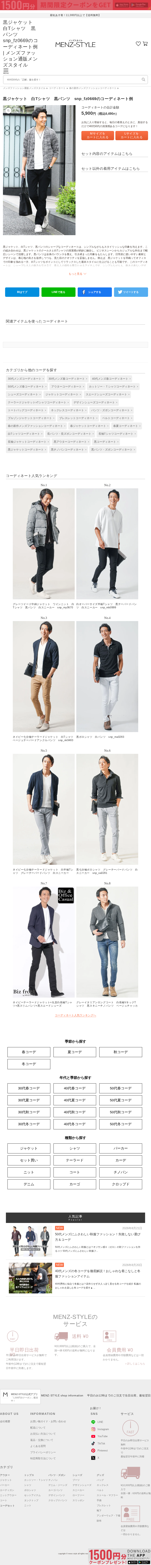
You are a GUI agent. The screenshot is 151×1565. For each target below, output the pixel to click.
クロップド (121, 1184)
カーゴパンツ (55, 1490)
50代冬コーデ (121, 1124)
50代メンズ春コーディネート (26, 386)
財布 (99, 1520)
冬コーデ (29, 1064)
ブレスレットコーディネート (77, 418)
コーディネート (57, 88)
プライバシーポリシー (43, 1452)
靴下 (99, 1510)
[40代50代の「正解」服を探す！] (143, 79)
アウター (5, 1475)
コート (74, 1172)
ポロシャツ (30, 1490)
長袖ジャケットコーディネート (27, 441)
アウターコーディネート (66, 386)
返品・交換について (41, 1440)
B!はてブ (22, 292)
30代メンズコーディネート (24, 378)
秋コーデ (121, 1052)
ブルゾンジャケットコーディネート (30, 418)
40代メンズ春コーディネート (110, 378)
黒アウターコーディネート (70, 441)
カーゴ (74, 1184)
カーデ (120, 1160)
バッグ (100, 1480)
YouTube (103, 1436)
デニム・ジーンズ (57, 1485)
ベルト (100, 1490)
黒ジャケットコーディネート (26, 449)
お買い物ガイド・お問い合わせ (48, 1421)
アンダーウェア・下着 (108, 1515)
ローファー (78, 1495)
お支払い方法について (43, 1433)
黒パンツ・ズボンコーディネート (112, 449)
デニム (29, 1184)
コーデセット (7, 1505)
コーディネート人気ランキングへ (75, 1015)
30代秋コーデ (29, 1112)
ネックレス (103, 1485)
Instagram (103, 1429)
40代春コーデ (75, 1088)
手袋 (99, 1500)
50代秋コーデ (121, 1112)
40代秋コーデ (75, 1112)
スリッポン (78, 1500)
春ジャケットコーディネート (88, 425)
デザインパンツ (56, 1495)
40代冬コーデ (75, 1124)
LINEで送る (58, 292)
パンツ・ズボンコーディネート (110, 410)
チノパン (121, 1172)
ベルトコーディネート (116, 418)
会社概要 (5, 1421)
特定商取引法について (43, 1458)
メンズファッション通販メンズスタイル (24, 88)
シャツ (74, 1148)
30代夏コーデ (29, 1100)
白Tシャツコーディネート (24, 433)
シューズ (77, 1475)
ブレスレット (104, 1505)
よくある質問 (38, 1446)
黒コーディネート (105, 441)
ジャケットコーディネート (61, 394)
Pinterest (103, 1450)
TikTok (101, 1443)
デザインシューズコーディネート (94, 402)
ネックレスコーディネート (67, 410)
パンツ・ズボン (57, 1475)
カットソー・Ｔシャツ (36, 1480)
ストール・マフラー (107, 1495)
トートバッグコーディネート (26, 410)
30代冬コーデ (29, 1124)
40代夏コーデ (75, 1100)
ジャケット (29, 1148)
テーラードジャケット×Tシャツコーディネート (37, 402)
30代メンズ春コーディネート (67, 378)
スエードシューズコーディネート (106, 394)
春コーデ (29, 1052)
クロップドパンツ (57, 1500)
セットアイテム (32, 1495)
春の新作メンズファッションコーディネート (92, 88)
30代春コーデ (29, 1088)
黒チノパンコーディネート (67, 449)
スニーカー (78, 1490)
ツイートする (131, 292)
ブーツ (76, 1480)
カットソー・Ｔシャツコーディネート (112, 386)
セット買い (29, 1160)
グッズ (100, 1475)
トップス (29, 1475)
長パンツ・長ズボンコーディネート (69, 433)
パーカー (121, 1148)
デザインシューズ (82, 1485)
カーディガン (7, 1490)
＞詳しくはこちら (135, 1363)
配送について (38, 1427)
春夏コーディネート (125, 425)
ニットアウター (8, 1495)
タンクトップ (31, 1500)
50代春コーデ (121, 1088)
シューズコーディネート (23, 394)
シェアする (94, 292)
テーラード (75, 1160)
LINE (100, 1422)
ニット (29, 1172)
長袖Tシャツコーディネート (116, 433)
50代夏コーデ (121, 1100)
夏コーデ (75, 1052)
